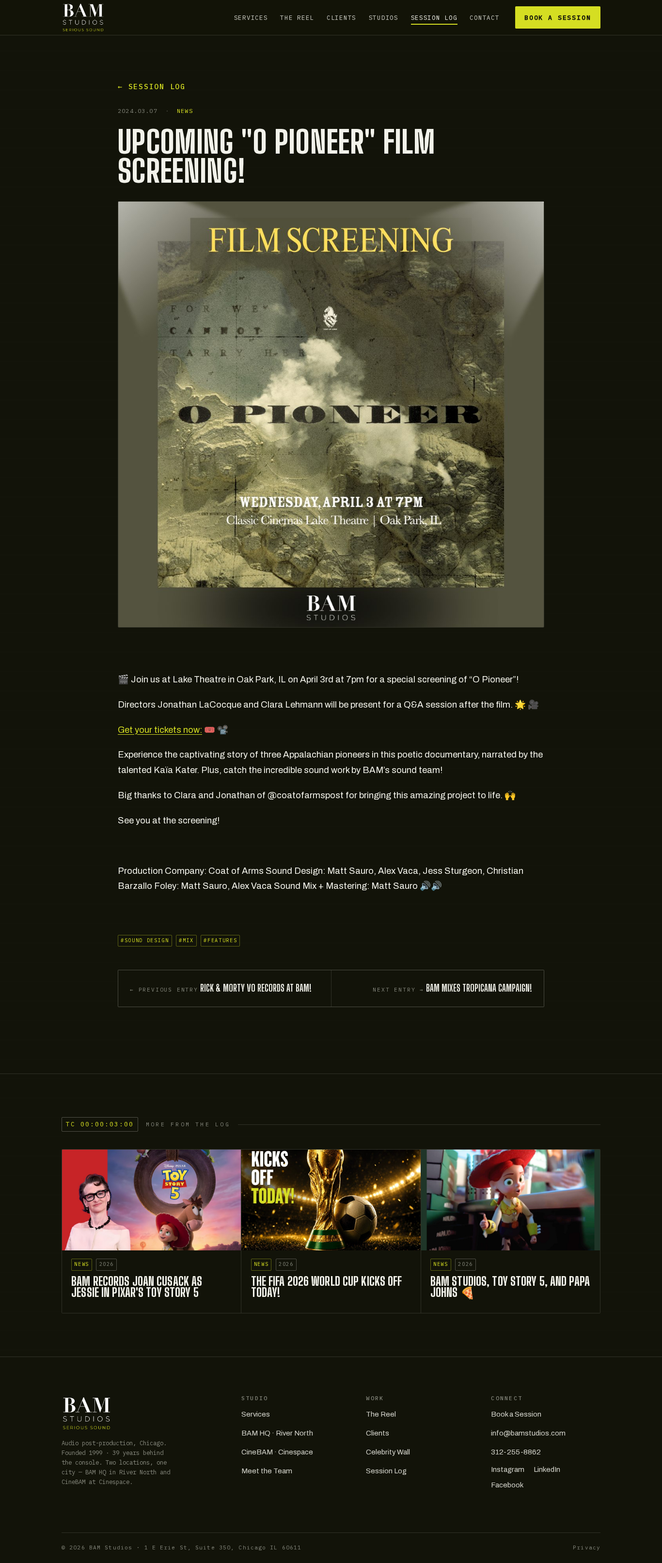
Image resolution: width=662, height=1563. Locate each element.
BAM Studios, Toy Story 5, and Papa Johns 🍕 (510, 1286)
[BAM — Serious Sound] (83, 17)
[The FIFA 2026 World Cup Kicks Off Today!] (330, 1200)
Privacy (586, 1547)
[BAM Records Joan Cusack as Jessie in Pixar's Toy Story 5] (151, 1200)
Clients (341, 17)
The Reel (297, 17)
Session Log (434, 17)
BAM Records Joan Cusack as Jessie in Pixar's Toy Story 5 (136, 1286)
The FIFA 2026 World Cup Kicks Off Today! (326, 1286)
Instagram (507, 1469)
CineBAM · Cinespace (277, 1452)
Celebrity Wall (388, 1452)
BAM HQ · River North (277, 1433)
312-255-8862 (516, 1452)
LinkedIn (547, 1469)
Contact (484, 17)
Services (251, 17)
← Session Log (152, 86)
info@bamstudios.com (528, 1433)
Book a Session (557, 18)
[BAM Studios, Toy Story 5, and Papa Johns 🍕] (510, 1200)
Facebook (507, 1485)
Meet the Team (266, 1471)
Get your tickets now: (160, 730)
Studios (383, 17)
